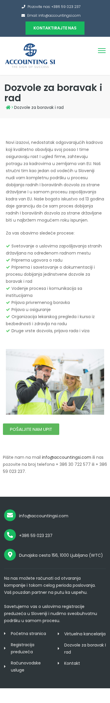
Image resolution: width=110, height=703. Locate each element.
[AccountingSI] (30, 56)
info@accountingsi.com (66, 457)
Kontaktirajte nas (55, 28)
